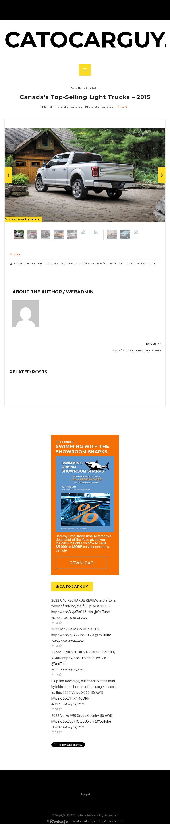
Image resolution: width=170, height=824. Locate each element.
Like (124, 106)
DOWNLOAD (81, 563)
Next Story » (153, 343)
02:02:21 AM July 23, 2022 (67, 640)
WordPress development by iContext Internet (98, 821)
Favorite (60, 622)
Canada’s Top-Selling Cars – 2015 (136, 350)
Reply (53, 622)
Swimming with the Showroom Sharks (82, 447)
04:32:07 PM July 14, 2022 (67, 704)
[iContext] (57, 821)
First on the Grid (53, 106)
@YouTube (102, 612)
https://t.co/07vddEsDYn (81, 658)
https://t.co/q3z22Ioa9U (70, 635)
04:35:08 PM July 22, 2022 (67, 669)
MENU (85, 70)
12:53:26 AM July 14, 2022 (67, 727)
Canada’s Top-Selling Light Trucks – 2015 (85, 97)
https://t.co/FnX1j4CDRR (70, 698)
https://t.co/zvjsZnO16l (69, 612)
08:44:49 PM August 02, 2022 (69, 617)
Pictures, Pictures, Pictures (91, 106)
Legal (85, 794)
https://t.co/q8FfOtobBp (70, 721)
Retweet (56, 622)
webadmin (80, 291)
